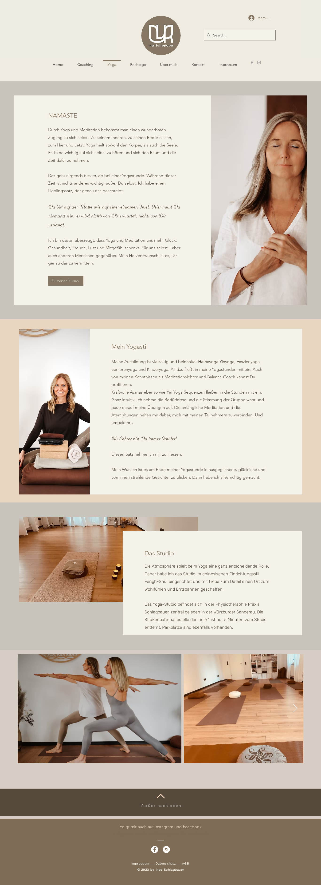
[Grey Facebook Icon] (252, 62)
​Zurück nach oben (161, 805)
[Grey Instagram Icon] (259, 62)
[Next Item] (295, 708)
